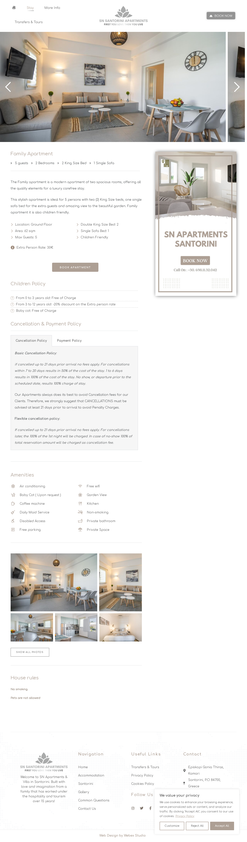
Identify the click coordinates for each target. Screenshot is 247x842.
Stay (30, 8)
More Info (52, 8)
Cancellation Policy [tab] (31, 340)
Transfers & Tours (29, 22)
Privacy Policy (184, 816)
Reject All (197, 825)
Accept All (222, 825)
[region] (196, 811)
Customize (172, 825)
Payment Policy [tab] (69, 340)
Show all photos (30, 652)
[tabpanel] (74, 398)
